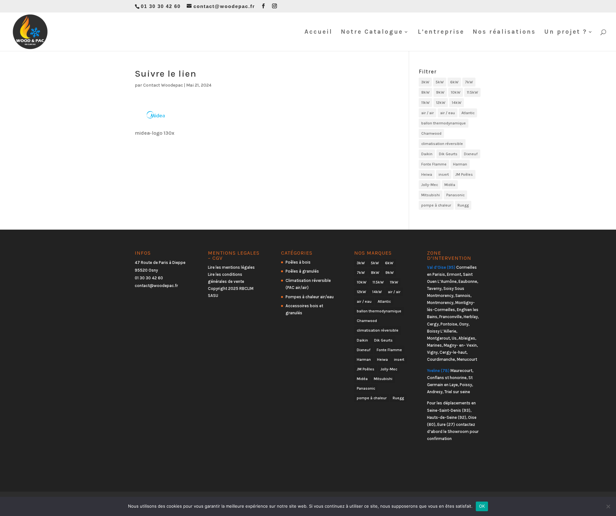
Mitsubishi (430, 195)
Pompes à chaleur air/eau (310, 296)
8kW (425, 92)
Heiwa (426, 174)
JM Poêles (464, 174)
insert (444, 174)
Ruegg (463, 205)
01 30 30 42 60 (149, 277)
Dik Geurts (448, 154)
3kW (425, 82)
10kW (455, 92)
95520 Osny (146, 270)
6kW (454, 82)
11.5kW (472, 92)
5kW (440, 82)
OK (482, 506)
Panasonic (455, 195)
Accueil (318, 32)
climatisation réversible (442, 143)
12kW (440, 102)
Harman (460, 164)
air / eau (447, 113)
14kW (456, 102)
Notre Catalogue (372, 32)
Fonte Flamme (434, 164)
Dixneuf (471, 154)
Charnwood (431, 133)
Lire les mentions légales (231, 267)
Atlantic (468, 113)
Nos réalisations (504, 32)
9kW (440, 92)
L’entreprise (441, 32)
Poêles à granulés (302, 271)
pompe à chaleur (436, 205)
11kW (425, 102)
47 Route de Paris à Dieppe (160, 262)
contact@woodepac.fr (156, 285)
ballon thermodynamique (443, 123)
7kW (469, 82)
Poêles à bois (298, 262)
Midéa (449, 184)
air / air (427, 113)
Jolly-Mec (429, 184)
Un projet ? (565, 32)
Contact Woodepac (163, 85)
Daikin (426, 154)
